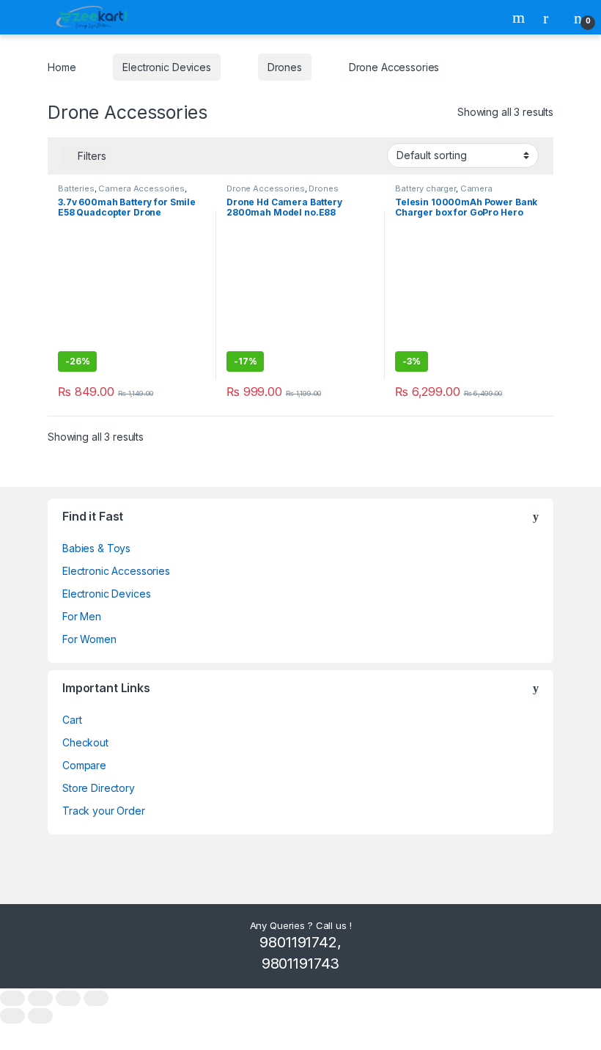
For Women (89, 639)
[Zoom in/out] (12, 998)
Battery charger (425, 188)
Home (61, 67)
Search (520, 18)
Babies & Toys (96, 548)
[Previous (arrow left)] (12, 1016)
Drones (285, 67)
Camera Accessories (141, 188)
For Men (81, 616)
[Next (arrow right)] (40, 1016)
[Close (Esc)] (96, 998)
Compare (84, 765)
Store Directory (98, 788)
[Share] (68, 998)
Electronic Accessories (116, 571)
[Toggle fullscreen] (40, 998)
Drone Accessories (265, 188)
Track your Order (103, 810)
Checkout (85, 742)
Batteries (76, 188)
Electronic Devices (166, 67)
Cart (71, 719)
